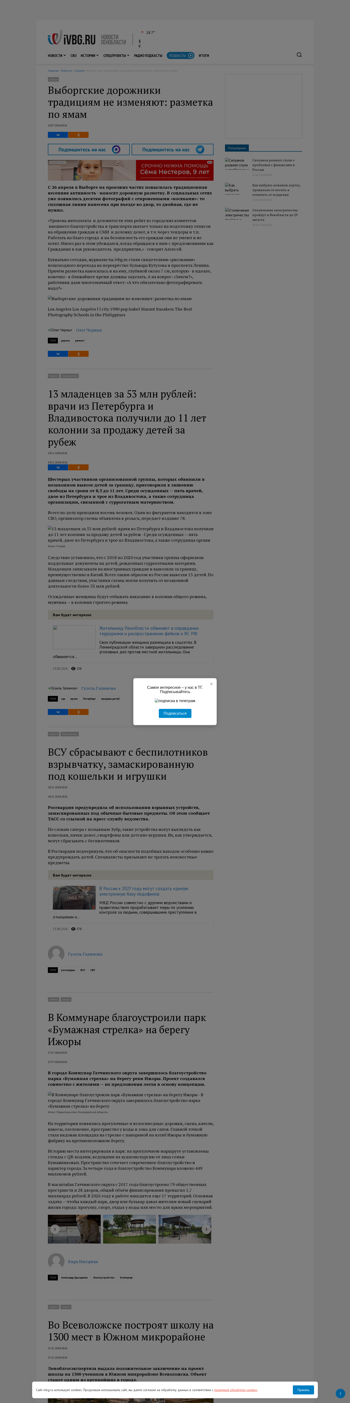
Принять (303, 1390)
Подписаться (175, 713)
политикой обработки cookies (235, 1390)
